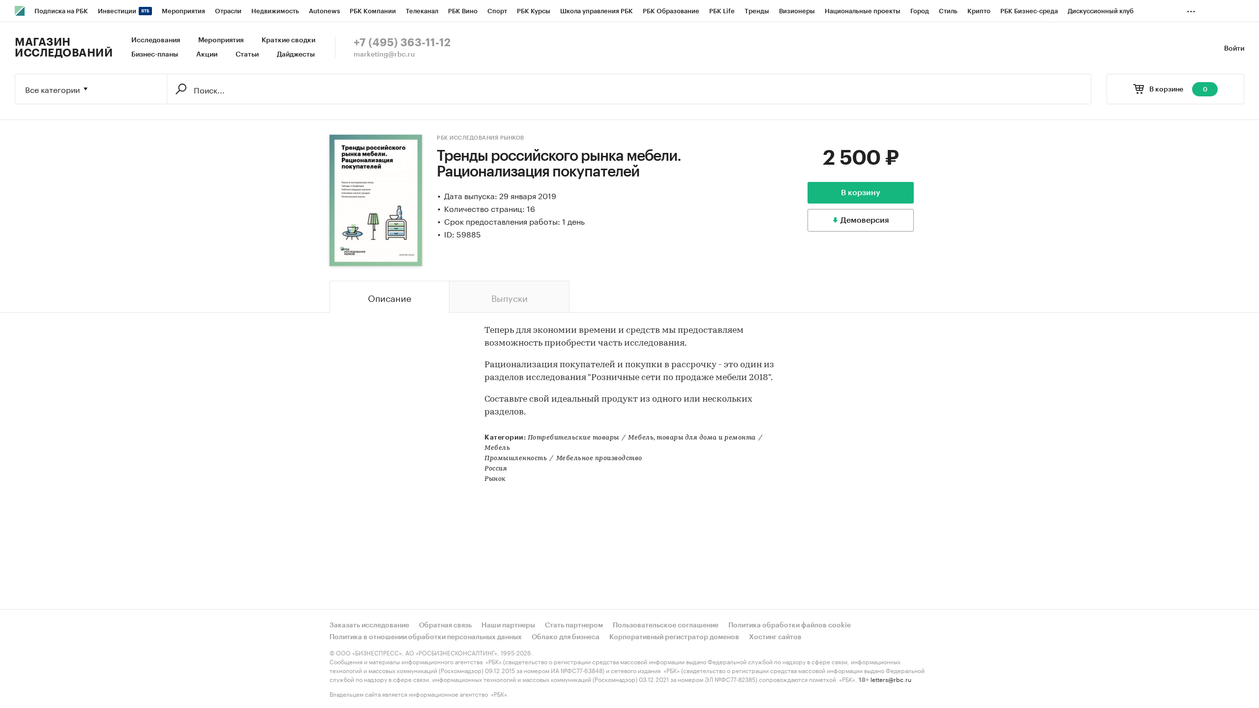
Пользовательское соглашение (666, 625)
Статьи (247, 54)
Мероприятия (220, 40)
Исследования (155, 40)
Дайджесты (296, 54)
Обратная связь (445, 625)
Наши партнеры (508, 625)
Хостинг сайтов (775, 637)
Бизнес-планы (154, 54)
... (1191, 9)
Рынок (495, 479)
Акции (206, 54)
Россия (495, 468)
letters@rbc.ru (890, 678)
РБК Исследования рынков (480, 138)
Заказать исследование (369, 625)
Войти (1234, 48)
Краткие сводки (288, 40)
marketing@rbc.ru (384, 54)
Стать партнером (574, 625)
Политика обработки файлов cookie (789, 625)
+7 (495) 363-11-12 (402, 42)
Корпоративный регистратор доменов (674, 637)
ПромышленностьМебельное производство (563, 458)
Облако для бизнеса (566, 637)
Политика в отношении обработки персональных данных (426, 637)
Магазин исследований (64, 48)
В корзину (860, 193)
